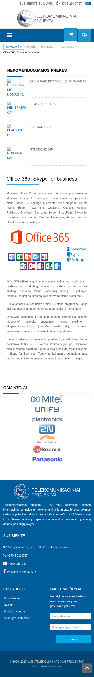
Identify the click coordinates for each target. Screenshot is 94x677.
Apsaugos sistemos (16, 618)
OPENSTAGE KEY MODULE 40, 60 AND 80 (58, 81)
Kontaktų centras (15, 611)
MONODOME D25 (41, 149)
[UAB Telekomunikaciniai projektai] (47, 18)
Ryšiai (8, 605)
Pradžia (31, 46)
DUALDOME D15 (40, 126)
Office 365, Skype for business (42, 178)
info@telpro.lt (17, 564)
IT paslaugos (66, 46)
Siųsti (73, 639)
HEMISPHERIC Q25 (43, 104)
